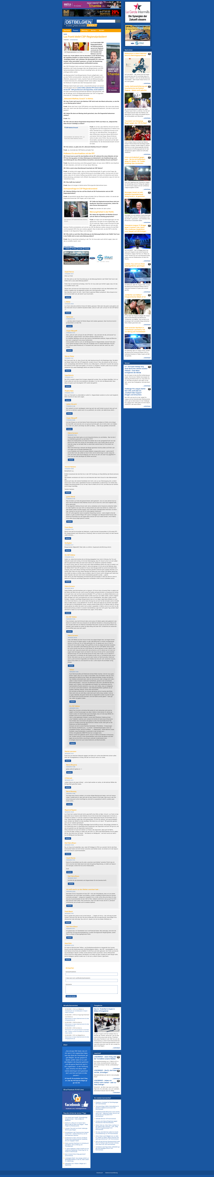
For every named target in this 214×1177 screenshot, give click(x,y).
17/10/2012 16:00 (70, 420)
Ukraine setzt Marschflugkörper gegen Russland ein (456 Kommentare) (106, 1121)
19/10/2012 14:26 (69, 845)
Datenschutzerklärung (111, 1172)
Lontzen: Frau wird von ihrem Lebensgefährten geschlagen (76, 1129)
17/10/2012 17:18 (69, 529)
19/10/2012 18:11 (70, 928)
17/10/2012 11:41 (69, 358)
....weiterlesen (116, 1048)
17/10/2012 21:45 (70, 498)
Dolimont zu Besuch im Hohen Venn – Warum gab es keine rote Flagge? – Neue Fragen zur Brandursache (76, 1124)
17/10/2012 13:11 (69, 377)
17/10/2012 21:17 (69, 545)
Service (93, 30)
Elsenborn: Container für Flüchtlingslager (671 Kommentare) (107, 1103)
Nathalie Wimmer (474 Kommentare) (106, 1118)
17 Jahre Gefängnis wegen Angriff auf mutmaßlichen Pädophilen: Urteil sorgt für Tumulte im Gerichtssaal (77, 1150)
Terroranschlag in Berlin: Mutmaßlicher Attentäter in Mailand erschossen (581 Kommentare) (107, 1108)
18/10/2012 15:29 (69, 812)
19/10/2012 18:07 (72, 878)
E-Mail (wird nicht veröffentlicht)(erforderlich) (78, 978)
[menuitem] (66, 30)
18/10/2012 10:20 (70, 619)
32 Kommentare (74, 39)
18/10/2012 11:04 (72, 435)
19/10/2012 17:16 (69, 913)
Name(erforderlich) (71, 971)
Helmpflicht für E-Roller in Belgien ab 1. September (76, 1164)
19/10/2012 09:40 (72, 637)
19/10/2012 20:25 (70, 891)
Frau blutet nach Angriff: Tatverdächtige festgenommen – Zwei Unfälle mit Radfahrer (76, 1119)
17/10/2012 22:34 (69, 557)
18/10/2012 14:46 (70, 766)
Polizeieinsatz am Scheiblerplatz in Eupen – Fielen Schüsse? (76, 1011)
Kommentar (69, 984)
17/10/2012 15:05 (69, 392)
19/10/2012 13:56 (73, 671)
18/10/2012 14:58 (70, 793)
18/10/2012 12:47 (69, 753)
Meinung (84, 30)
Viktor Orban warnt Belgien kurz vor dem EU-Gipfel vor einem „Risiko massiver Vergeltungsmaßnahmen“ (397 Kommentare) (107, 1137)
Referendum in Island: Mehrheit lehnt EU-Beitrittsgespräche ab (77, 1019)
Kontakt (101, 30)
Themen (75, 30)
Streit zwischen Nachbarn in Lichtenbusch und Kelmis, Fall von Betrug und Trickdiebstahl (77, 1144)
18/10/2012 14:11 (69, 780)
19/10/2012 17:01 (70, 860)
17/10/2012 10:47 (69, 273)
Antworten (68, 297)
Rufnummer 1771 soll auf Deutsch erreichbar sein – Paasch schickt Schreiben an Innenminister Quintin (77, 1031)
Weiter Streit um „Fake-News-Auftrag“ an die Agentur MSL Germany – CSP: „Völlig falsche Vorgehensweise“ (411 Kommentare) (107, 1127)
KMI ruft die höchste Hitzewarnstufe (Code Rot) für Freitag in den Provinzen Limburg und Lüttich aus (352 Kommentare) (108, 1143)
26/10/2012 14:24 (69, 945)
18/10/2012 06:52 (69, 588)
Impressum (99, 1172)
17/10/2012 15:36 (70, 406)
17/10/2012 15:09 (69, 468)
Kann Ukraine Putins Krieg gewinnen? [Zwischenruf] (75, 1154)
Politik (65, 34)
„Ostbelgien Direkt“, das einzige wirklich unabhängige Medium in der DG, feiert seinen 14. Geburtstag (77, 1159)
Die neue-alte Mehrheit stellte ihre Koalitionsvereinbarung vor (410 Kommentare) (107, 1132)
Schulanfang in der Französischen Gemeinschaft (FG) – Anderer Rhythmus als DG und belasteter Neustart (77, 1134)
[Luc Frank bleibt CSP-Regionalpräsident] (76, 46)
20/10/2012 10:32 (73, 708)
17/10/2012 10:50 (69, 303)
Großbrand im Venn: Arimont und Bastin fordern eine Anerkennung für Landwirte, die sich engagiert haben (76, 1139)
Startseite (67, 30)
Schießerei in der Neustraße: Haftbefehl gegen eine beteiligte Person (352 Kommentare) (108, 1148)
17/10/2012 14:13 (70, 332)
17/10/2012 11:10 (70, 318)
